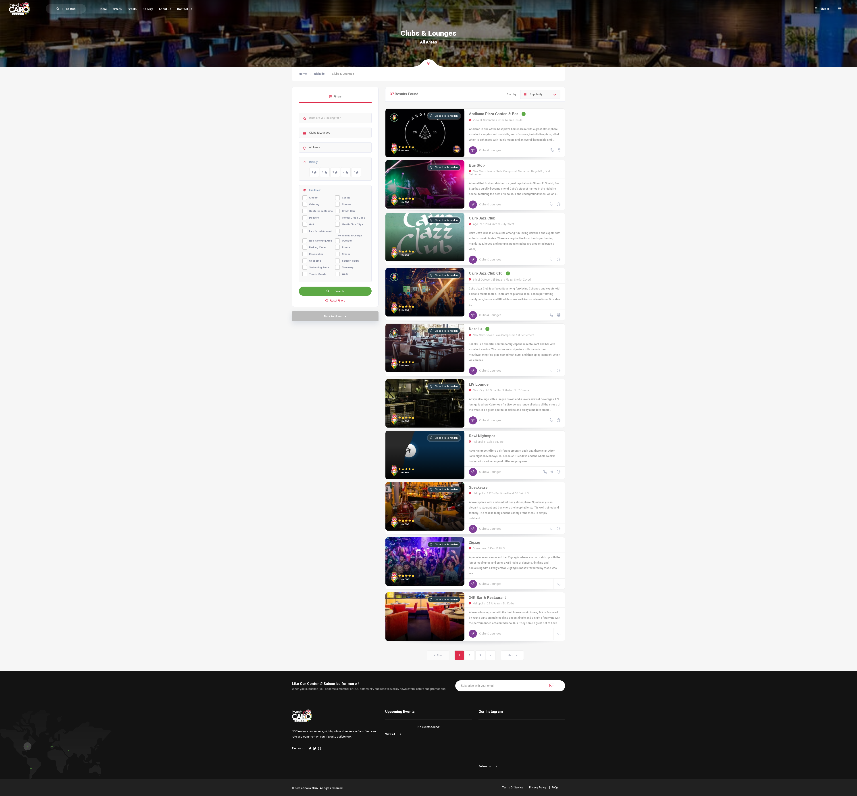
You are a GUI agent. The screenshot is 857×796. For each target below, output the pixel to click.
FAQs (555, 787)
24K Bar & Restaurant (487, 598)
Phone (346, 247)
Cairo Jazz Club (482, 218)
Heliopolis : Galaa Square (487, 441)
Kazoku (475, 329)
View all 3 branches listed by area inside (497, 120)
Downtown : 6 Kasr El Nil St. (489, 548)
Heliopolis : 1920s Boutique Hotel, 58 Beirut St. (501, 493)
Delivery (314, 217)
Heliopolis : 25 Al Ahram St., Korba (493, 603)
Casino (346, 197)
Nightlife (319, 73)
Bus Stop (477, 165)
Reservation (316, 254)
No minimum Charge (349, 235)
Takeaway (348, 267)
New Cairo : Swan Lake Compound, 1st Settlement (503, 335)
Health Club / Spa (352, 224)
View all (390, 734)
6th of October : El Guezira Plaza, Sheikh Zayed (501, 279)
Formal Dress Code (353, 217)
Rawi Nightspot (482, 436)
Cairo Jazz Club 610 (485, 273)
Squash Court (350, 260)
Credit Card (349, 211)
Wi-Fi (345, 274)
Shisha (346, 254)
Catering (314, 204)
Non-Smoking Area (320, 240)
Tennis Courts (318, 274)
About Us (165, 9)
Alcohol (313, 197)
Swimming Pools (319, 267)
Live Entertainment (320, 231)
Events (132, 9)
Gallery (147, 9)
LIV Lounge (479, 384)
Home (102, 9)
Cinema (346, 204)
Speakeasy (478, 487)
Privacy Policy (537, 787)
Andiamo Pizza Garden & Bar (493, 114)
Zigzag (474, 542)
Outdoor (347, 240)
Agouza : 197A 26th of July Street (493, 224)
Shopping (315, 260)
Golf (311, 224)
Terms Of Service (512, 787)
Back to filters (333, 316)
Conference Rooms (321, 211)
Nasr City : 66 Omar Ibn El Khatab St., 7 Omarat (501, 390)
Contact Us (184, 9)
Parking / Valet (318, 247)
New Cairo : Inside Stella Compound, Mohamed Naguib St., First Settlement (509, 173)
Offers (117, 9)
